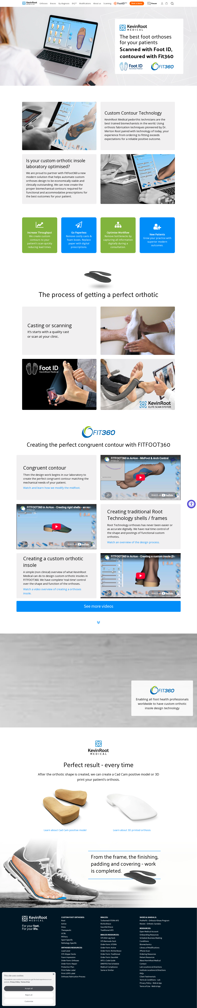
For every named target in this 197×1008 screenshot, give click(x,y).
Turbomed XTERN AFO (110, 920)
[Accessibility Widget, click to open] (191, 504)
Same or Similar (107, 970)
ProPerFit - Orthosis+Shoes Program (154, 920)
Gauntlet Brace (107, 927)
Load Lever (65, 951)
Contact (143, 963)
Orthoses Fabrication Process (73, 976)
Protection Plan (67, 967)
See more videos (98, 606)
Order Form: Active (108, 947)
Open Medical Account (149, 931)
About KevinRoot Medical (150, 960)
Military (64, 936)
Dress (63, 927)
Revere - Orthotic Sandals (150, 923)
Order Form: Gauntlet (109, 957)
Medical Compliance (109, 967)
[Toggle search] (172, 3)
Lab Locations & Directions (151, 967)
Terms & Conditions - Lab (150, 979)
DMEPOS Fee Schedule (110, 963)
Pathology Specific (69, 943)
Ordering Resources (148, 954)
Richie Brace (106, 923)
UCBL (63, 933)
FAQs (142, 973)
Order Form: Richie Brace (111, 951)
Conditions (144, 941)
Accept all (29, 988)
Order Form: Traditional (110, 954)
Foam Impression (68, 957)
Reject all (28, 995)
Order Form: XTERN (109, 944)
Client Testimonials (148, 976)
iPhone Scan (145, 951)
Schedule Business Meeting (151, 938)
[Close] (54, 974)
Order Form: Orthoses (70, 960)
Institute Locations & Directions (153, 970)
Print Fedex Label (68, 970)
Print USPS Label (68, 973)
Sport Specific (67, 940)
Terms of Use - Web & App (150, 986)
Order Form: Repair (69, 963)
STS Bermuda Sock (108, 941)
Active (63, 923)
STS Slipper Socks (68, 954)
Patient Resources (147, 957)
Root (63, 920)
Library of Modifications (149, 947)
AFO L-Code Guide (108, 960)
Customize (29, 1001)
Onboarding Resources (149, 934)
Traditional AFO (107, 930)
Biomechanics (145, 944)
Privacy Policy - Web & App (151, 983)
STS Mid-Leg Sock (108, 938)
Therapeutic (66, 930)
